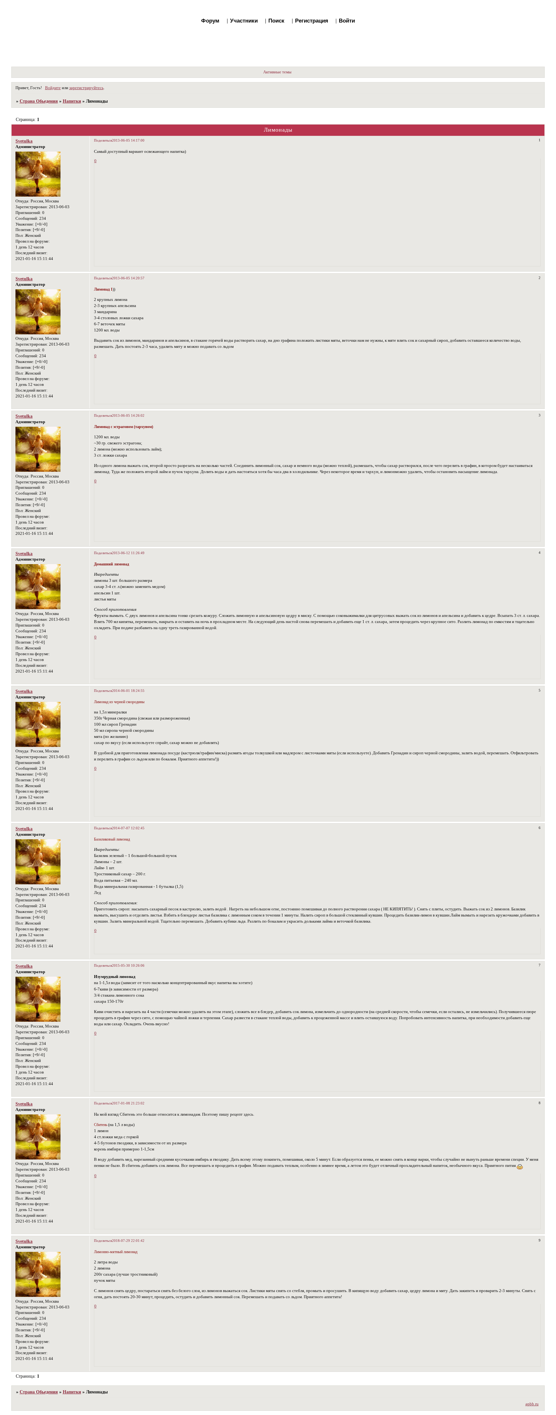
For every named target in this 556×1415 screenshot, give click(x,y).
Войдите (53, 88)
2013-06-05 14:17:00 (128, 140)
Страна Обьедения (39, 101)
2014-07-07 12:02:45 (128, 828)
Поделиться (103, 140)
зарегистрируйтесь (86, 88)
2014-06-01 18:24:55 (128, 691)
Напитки (72, 101)
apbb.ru (532, 1404)
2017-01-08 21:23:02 (128, 1103)
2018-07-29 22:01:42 (128, 1241)
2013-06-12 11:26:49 (128, 553)
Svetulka (23, 141)
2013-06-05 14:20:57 (128, 278)
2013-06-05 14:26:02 (128, 415)
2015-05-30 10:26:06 (128, 965)
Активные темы (277, 72)
